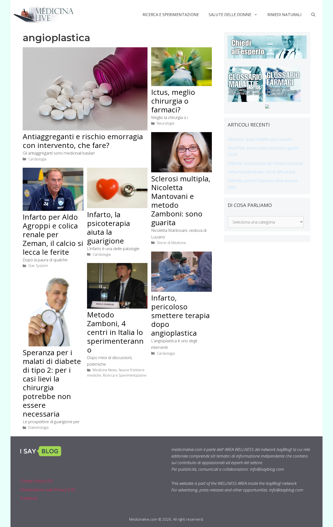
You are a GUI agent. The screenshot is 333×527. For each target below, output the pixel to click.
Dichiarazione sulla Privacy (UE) (48, 489)
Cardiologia (37, 159)
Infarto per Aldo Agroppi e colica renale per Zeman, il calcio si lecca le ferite (53, 234)
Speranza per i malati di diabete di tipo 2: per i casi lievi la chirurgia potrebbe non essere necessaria (52, 383)
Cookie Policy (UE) (36, 481)
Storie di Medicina (171, 242)
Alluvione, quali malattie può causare (260, 139)
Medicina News (105, 370)
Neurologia (165, 123)
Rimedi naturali (284, 14)
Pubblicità (28, 498)
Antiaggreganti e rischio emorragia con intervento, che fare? (83, 140)
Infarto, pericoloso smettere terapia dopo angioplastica (180, 315)
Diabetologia (38, 427)
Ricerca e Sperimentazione (171, 14)
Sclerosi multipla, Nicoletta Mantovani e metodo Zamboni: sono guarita (180, 200)
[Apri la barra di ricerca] (313, 15)
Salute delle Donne (230, 14)
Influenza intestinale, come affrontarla (261, 172)
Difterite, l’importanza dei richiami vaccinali (265, 163)
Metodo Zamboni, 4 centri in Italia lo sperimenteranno (115, 332)
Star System (38, 265)
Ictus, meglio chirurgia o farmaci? (173, 101)
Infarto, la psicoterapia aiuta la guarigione (108, 227)
